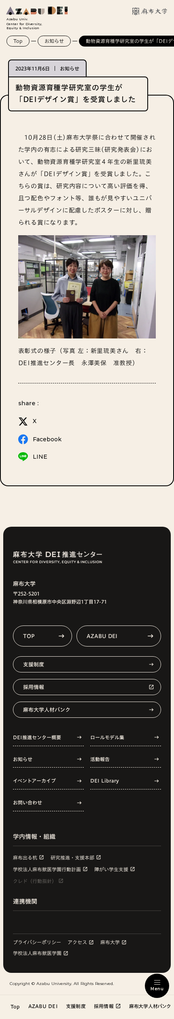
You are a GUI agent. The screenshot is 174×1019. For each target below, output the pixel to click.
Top (18, 41)
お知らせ (54, 41)
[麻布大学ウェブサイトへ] (150, 11)
